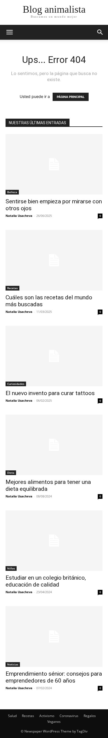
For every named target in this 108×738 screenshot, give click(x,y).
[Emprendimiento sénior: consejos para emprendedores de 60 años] (54, 636)
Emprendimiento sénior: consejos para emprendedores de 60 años (54, 677)
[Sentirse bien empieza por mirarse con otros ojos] (54, 164)
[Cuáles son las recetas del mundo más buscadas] (54, 260)
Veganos (54, 721)
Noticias (12, 664)
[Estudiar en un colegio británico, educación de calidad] (54, 540)
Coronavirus (69, 715)
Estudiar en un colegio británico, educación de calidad (46, 581)
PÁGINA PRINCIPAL (70, 97)
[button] (100, 32)
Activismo (46, 715)
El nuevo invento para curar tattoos (50, 393)
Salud (12, 715)
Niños (11, 568)
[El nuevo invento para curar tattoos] (54, 356)
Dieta (10, 473)
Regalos (90, 715)
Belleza (12, 192)
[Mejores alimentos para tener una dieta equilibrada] (54, 445)
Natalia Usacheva (19, 216)
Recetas (12, 288)
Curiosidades (15, 384)
